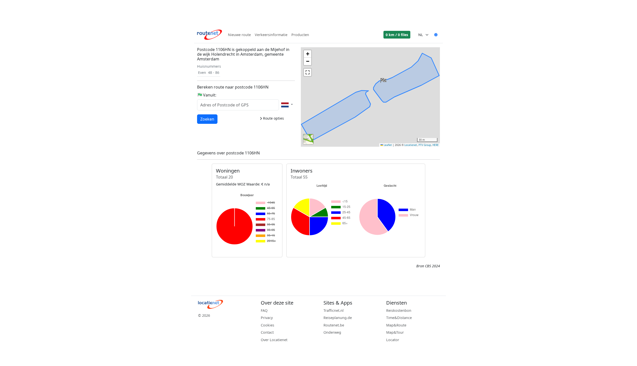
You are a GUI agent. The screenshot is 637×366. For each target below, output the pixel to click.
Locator (392, 339)
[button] (382, 79)
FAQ (264, 310)
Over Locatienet (274, 339)
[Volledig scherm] (307, 72)
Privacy (267, 317)
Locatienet (410, 145)
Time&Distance (399, 317)
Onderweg (332, 332)
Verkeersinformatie (271, 34)
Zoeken (207, 119)
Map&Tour (395, 332)
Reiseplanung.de (337, 317)
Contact (267, 332)
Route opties (273, 118)
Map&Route (396, 325)
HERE (435, 145)
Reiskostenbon (398, 310)
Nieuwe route (239, 34)
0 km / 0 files (397, 34)
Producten (300, 34)
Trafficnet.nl (333, 310)
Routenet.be (333, 325)
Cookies (267, 325)
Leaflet (387, 145)
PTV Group (425, 145)
